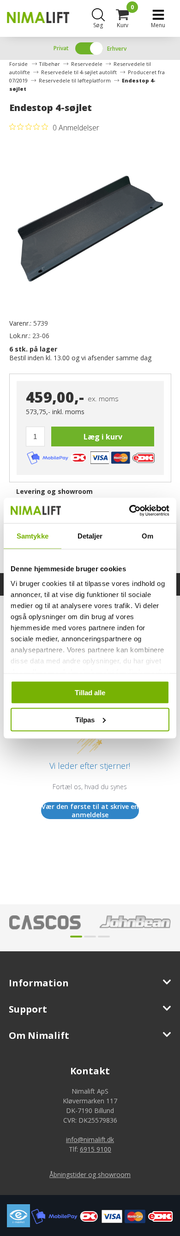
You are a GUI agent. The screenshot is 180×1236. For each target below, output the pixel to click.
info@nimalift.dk (90, 1139)
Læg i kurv (103, 437)
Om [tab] (147, 536)
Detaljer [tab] (90, 536)
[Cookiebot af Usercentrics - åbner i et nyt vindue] (129, 510)
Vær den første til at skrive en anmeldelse (90, 810)
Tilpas (85, 719)
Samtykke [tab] (32, 536)
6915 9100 (95, 1149)
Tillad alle (90, 693)
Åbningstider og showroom (90, 1174)
